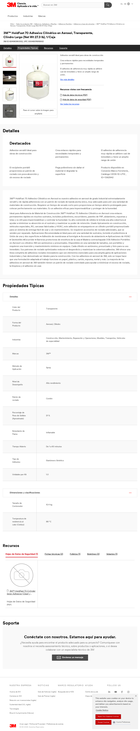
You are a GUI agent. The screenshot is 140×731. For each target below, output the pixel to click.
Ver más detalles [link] (67, 80)
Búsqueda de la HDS (66, 692)
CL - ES (124, 4)
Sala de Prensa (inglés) (46, 696)
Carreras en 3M (16, 696)
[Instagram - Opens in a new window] (128, 692)
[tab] (21, 554)
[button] (122, 722)
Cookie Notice (102, 710)
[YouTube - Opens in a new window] (116, 692)
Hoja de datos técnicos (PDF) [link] (75, 95)
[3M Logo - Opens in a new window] (22, 5)
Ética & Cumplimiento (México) (22, 713)
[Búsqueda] (108, 5)
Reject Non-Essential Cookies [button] (108, 716)
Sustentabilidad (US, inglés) (20, 705)
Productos (13, 16)
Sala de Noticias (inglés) (47, 692)
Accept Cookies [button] (103, 722)
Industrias (28, 16)
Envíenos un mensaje (72, 657)
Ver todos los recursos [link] (69, 104)
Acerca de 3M (15, 692)
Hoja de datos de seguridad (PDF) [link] (77, 100)
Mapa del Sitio (90, 696)
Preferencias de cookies (55, 724)
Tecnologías (14, 709)
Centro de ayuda (91, 692)
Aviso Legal (24, 724)
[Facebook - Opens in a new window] (122, 692)
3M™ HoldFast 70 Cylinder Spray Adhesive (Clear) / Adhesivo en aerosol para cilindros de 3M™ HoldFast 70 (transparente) (21, 592)
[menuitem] (7, 48)
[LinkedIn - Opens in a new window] (109, 692)
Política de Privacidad (37, 724)
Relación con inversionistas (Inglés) (23, 700)
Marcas (42, 16)
